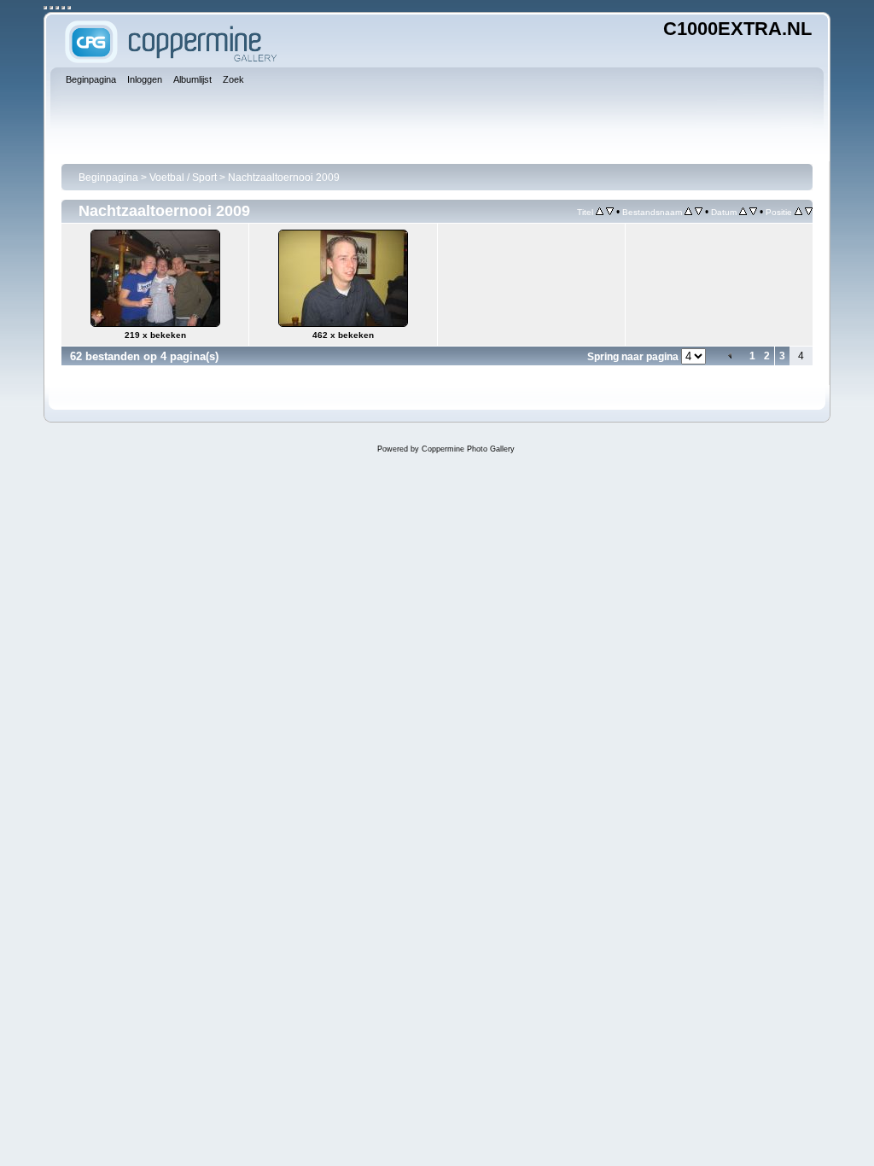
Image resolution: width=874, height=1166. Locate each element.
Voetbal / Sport (183, 178)
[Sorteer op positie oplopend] (798, 212)
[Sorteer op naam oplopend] (688, 212)
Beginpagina (108, 178)
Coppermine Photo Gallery (468, 449)
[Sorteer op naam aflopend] (698, 212)
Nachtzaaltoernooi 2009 (284, 178)
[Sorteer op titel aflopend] (610, 212)
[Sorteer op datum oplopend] (743, 212)
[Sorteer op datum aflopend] (753, 212)
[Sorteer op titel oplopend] (599, 212)
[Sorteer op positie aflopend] (809, 212)
